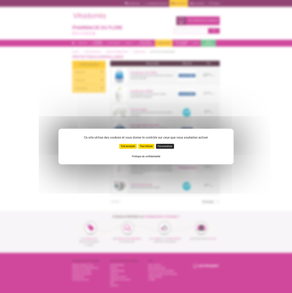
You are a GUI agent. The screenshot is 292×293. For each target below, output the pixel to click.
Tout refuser (146, 146)
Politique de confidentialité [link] (146, 156)
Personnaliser (165, 146)
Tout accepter (128, 146)
